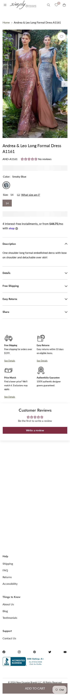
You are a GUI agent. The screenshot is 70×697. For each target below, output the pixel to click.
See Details (9, 360)
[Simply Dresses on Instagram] (19, 652)
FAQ (5, 570)
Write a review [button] (35, 430)
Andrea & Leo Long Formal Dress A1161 (37, 22)
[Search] (48, 5)
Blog (5, 611)
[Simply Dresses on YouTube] (65, 652)
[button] (29, 159)
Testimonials (10, 617)
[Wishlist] (56, 5)
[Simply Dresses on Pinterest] (34, 652)
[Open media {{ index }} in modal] (35, 84)
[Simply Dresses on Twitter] (49, 652)
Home (6, 22)
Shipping (8, 563)
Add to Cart (35, 688)
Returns (7, 577)
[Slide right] (64, 84)
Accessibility (10, 583)
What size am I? (30, 194)
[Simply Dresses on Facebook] (4, 652)
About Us (8, 604)
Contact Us (9, 638)
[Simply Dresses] (22, 5)
